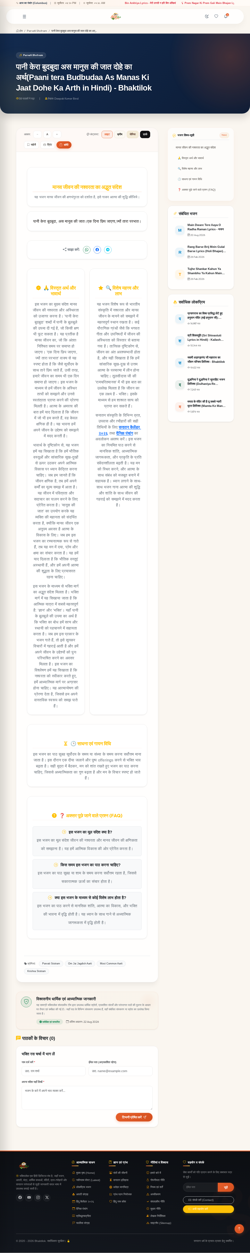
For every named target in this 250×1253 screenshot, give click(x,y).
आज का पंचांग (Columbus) (33, 3)
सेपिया (133, 134)
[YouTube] (28, 1197)
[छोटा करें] (37, 134)
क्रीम (119, 134)
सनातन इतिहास (120, 1180)
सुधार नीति (155, 1208)
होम (21, 31)
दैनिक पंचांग (124, 433)
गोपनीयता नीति (157, 1180)
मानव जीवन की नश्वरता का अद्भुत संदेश (196, 147)
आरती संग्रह (82, 1194)
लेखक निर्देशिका (157, 1216)
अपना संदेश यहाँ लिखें (33, 1081)
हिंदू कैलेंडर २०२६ (85, 1201)
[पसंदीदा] (216, 16)
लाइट (107, 134)
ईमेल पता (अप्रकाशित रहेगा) (102, 1062)
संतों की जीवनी (120, 1172)
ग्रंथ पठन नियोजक (122, 1194)
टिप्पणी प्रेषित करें (132, 1117)
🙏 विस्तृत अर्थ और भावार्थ (191, 158)
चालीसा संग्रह (83, 1223)
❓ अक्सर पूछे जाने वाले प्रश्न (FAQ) (197, 189)
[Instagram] (37, 1197)
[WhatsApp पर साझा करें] (86, 249)
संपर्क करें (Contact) (203, 1200)
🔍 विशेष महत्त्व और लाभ (190, 168)
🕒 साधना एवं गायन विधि (190, 179)
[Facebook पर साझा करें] (97, 249)
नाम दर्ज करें (28, 1062)
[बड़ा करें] (57, 134)
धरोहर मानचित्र (121, 1187)
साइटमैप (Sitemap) (160, 1223)
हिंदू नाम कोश (119, 1201)
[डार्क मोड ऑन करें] (207, 16)
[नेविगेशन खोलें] (24, 16)
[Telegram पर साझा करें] (108, 249)
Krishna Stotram (36, 971)
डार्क (145, 134)
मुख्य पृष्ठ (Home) (85, 1172)
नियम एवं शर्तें (156, 1187)
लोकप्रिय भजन (83, 1187)
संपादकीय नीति (157, 1201)
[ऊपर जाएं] (239, 1228)
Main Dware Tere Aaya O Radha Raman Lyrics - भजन (178, 3)
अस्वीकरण (155, 1194)
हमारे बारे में (155, 1172)
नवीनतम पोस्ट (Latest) (88, 1180)
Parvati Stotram (37, 31)
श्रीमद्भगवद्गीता (83, 1216)
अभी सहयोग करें (200, 1209)
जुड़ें (226, 1187)
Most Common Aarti (111, 963)
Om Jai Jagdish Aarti (80, 963)
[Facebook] (19, 1197)
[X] (46, 1197)
